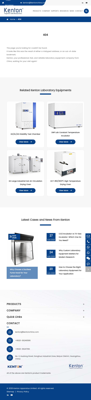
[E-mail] (88, 236)
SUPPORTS (55, 11)
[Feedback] (88, 263)
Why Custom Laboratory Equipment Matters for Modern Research (69, 254)
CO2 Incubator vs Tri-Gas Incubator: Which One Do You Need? (70, 237)
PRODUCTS (37, 11)
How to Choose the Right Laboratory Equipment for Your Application (70, 270)
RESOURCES (64, 11)
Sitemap (10, 391)
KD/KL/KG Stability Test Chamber (25, 134)
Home (12, 19)
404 (19, 19)
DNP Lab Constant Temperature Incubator (65, 134)
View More (25, 141)
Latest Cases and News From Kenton (45, 220)
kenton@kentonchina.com (34, 2)
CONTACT (79, 11)
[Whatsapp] (88, 247)
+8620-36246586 (23, 340)
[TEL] (88, 241)
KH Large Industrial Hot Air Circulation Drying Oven (25, 183)
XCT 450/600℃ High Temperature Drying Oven (65, 183)
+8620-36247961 (22, 349)
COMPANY (46, 11)
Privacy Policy (23, 391)
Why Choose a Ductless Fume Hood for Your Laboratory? (20, 273)
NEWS (72, 11)
